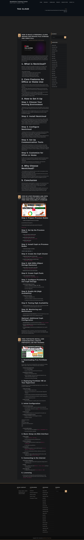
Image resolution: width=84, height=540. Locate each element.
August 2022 (54, 84)
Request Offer (65, 2)
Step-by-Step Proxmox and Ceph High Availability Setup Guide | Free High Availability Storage (35, 198)
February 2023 (54, 77)
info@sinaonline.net (21, 492)
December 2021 (54, 86)
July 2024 (53, 52)
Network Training (32, 344)
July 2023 (53, 69)
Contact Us (71, 2)
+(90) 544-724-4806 (21, 493)
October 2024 (54, 49)
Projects (58, 2)
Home (41, 2)
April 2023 (53, 75)
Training (46, 2)
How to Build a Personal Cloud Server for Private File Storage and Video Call (35, 36)
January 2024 (54, 60)
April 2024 (53, 58)
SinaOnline (24, 40)
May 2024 (53, 56)
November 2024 (54, 47)
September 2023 (45, 511)
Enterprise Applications (33, 40)
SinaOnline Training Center (19, 1)
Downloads (52, 2)
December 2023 (54, 62)
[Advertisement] (42, 26)
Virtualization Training (39, 201)
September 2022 (54, 82)
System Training (41, 40)
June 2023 (53, 71)
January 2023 (54, 79)
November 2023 (54, 64)
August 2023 (54, 67)
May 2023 (53, 73)
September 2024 (54, 50)
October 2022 (54, 81)
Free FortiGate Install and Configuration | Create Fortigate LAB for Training (33, 340)
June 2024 (53, 54)
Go (65, 37)
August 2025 (54, 45)
